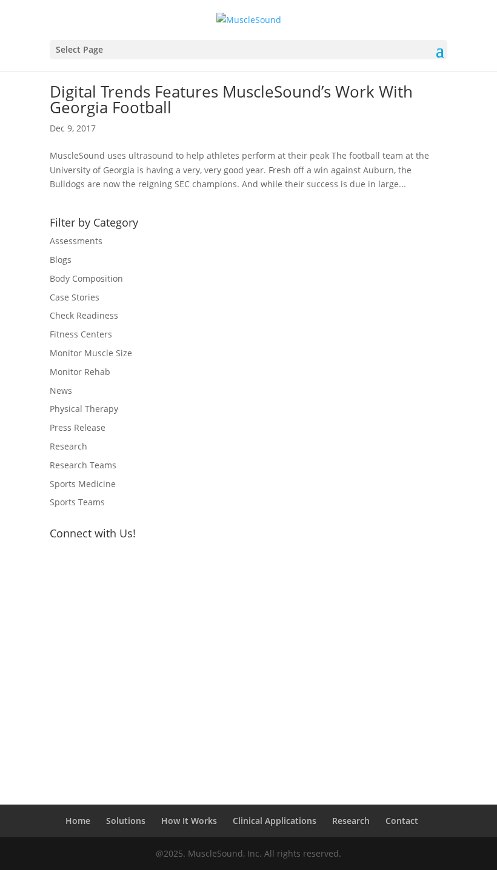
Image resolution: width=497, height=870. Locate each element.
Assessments (76, 241)
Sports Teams (77, 502)
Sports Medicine (83, 484)
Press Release (77, 427)
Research (68, 446)
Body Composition (86, 278)
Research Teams (83, 465)
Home (77, 820)
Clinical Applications (274, 820)
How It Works (189, 820)
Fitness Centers (81, 334)
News (61, 390)
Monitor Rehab (80, 371)
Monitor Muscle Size (91, 353)
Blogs (61, 259)
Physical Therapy (84, 408)
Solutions (125, 820)
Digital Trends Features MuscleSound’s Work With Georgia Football (231, 99)
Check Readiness (84, 315)
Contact (401, 820)
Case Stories (74, 297)
